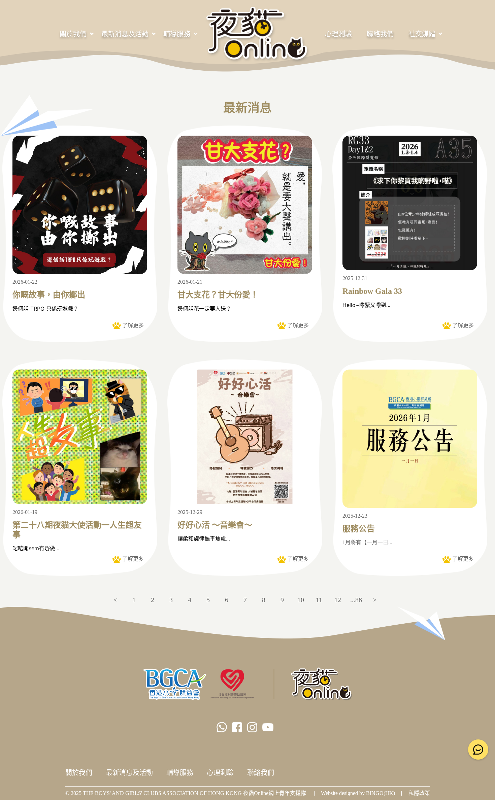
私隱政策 (419, 793)
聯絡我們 (380, 34)
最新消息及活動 (124, 34)
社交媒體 (421, 34)
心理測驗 (338, 34)
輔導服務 (176, 34)
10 (300, 599)
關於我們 (73, 34)
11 (319, 599)
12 (337, 599)
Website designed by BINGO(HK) (358, 793)
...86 (356, 599)
